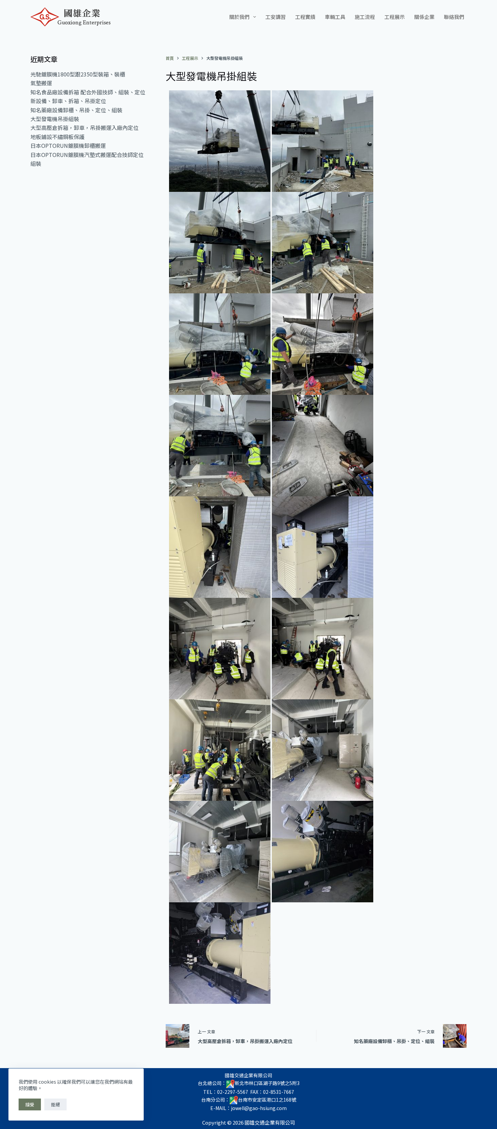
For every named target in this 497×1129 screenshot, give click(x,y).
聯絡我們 (454, 16)
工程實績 (305, 16)
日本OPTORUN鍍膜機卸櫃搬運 (68, 145)
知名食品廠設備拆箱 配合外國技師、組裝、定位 (87, 92)
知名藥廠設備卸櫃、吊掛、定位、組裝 (76, 110)
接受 (29, 1104)
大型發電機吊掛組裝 (54, 119)
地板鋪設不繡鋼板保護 (57, 137)
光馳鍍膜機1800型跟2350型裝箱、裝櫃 (77, 74)
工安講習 (275, 16)
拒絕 (55, 1104)
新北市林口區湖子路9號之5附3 (267, 1083)
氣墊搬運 (41, 83)
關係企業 (424, 16)
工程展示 (394, 16)
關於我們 (239, 16)
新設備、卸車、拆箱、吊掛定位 (68, 101)
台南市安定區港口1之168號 (267, 1099)
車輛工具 (335, 16)
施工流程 (365, 16)
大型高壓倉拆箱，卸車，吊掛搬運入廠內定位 (84, 127)
